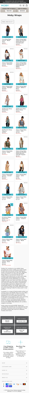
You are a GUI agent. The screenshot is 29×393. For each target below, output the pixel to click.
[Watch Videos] (7, 320)
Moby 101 (4, 370)
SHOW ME (22, 10)
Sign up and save (7, 381)
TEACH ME (9, 10)
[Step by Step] (22, 320)
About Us (5, 377)
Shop (3, 362)
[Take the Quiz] (22, 330)
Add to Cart (7, 37)
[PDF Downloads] (7, 330)
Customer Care (6, 366)
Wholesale (5, 373)
